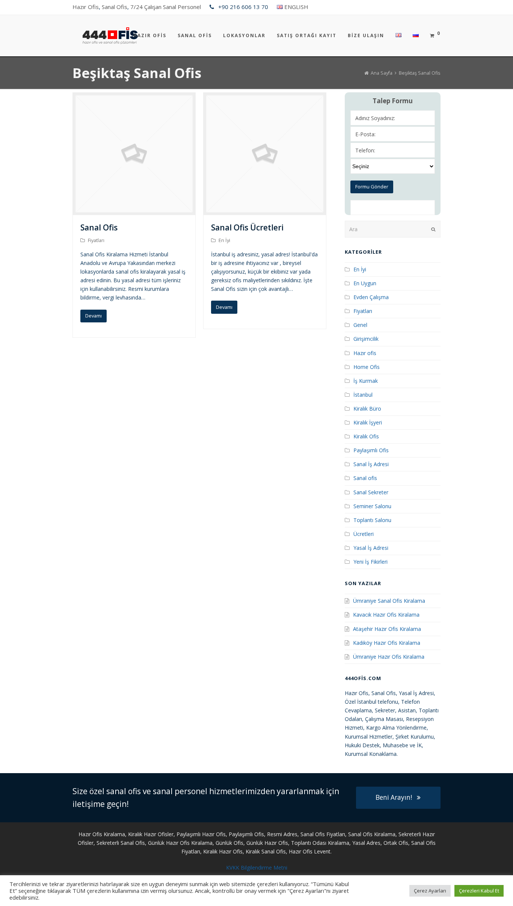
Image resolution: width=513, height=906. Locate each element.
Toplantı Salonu (372, 520)
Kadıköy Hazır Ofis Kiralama (386, 642)
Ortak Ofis (395, 842)
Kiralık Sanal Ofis (266, 851)
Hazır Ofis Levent (309, 851)
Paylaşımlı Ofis (371, 450)
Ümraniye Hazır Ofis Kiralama (388, 656)
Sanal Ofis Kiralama (371, 834)
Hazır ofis (364, 353)
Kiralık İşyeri (367, 422)
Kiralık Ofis (366, 436)
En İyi (224, 240)
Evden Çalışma (371, 297)
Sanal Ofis (114, 7)
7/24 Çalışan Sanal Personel (165, 7)
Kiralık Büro (367, 408)
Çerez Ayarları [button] (430, 890)
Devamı (93, 315)
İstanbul (363, 394)
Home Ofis (366, 366)
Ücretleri (363, 533)
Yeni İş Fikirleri (370, 561)
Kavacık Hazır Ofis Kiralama (386, 614)
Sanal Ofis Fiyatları (322, 834)
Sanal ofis (365, 478)
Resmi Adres (282, 834)
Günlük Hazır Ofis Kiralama (180, 842)
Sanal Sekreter (370, 492)
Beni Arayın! (394, 797)
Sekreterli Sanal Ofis (121, 842)
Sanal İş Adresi (371, 464)
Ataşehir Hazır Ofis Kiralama (387, 628)
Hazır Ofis (85, 7)
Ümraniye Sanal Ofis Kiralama (389, 600)
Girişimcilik (366, 338)
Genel (360, 324)
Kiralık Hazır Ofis (223, 851)
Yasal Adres (366, 842)
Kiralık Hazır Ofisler (151, 834)
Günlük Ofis (229, 842)
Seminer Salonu (372, 506)
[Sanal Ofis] (134, 210)
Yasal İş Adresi (370, 547)
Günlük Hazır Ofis (267, 842)
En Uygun (364, 283)
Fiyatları (96, 240)
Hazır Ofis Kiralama (101, 834)
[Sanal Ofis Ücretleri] (265, 210)
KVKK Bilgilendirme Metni (256, 867)
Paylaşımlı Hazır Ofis (201, 834)
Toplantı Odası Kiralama (320, 842)
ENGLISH (296, 7)
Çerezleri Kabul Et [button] (479, 890)
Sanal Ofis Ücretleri (247, 227)
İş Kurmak (365, 380)
